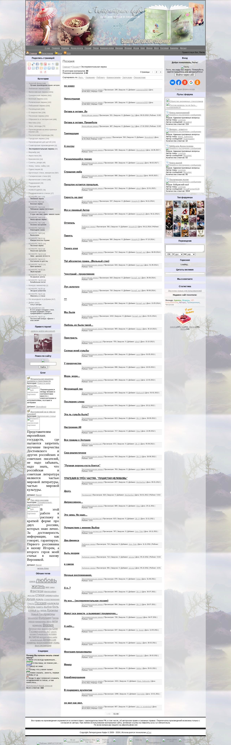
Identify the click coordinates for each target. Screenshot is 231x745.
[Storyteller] (185, 207)
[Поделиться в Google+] (45, 64)
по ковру (69, 86)
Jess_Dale (139, 531)
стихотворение (52, 599)
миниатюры (40, 622)
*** (65, 299)
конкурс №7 (44, 631)
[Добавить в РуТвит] (45, 68)
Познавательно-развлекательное (39, 503)
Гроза (55, 618)
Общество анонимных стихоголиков (186, 101)
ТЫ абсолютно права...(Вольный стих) (86, 261)
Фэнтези (36, 591)
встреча (34, 636)
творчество (46, 629)
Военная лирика (36, 99)
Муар (67, 639)
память (39, 607)
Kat (183, 327)
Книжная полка (107, 48)
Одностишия (34, 169)
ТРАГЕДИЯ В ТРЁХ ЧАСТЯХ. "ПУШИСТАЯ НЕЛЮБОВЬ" (95, 478)
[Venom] (177, 236)
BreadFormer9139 (191, 189)
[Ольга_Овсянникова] (200, 214)
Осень (31, 606)
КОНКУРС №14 (36, 259)
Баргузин (139, 265)
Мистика (32, 123)
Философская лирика (38, 92)
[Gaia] (193, 207)
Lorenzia (182, 120)
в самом (69, 564)
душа (31, 599)
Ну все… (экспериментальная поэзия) (86, 600)
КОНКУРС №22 (36, 317)
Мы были (69, 312)
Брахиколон (34, 159)
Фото (156, 48)
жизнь (38, 586)
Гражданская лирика (38, 95)
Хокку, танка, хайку (37, 166)
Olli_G (138, 418)
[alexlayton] (193, 229)
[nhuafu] (185, 214)
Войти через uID (185, 74)
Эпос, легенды (35, 126)
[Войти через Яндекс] (185, 82)
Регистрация (47, 53)
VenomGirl (33, 618)
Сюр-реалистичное (75, 452)
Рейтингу (101, 77)
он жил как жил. (73, 702)
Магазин (119, 48)
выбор (48, 606)
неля (138, 354)
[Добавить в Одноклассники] (41, 68)
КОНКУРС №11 (35, 244)
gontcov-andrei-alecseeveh (43, 331)
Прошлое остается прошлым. (81, 184)
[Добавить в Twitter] (49, 68)
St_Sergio (139, 630)
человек (52, 634)
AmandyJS (135, 201)
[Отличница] (177, 229)
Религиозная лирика (38, 102)
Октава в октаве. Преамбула (80, 122)
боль (55, 606)
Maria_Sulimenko (143, 681)
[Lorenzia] (169, 207)
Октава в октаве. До (75, 111)
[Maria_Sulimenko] (177, 207)
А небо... (69, 626)
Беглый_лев (140, 252)
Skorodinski (41, 407)
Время (48, 625)
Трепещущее (71, 133)
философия (50, 591)
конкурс (37, 625)
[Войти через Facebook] (178, 82)
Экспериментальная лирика (41, 149)
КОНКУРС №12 (36, 249)
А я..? (67, 588)
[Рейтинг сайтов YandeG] (170, 743)
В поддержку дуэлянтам (78, 690)
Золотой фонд (35, 83)
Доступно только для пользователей (185, 291)
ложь (56, 642)
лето (48, 621)
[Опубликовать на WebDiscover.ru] (57, 68)
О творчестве (35, 112)
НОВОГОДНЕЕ (35, 190)
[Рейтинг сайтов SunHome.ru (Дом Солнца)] (104, 743)
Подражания (34, 183)
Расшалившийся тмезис (78, 159)
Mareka (192, 327)
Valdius (138, 643)
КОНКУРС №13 (36, 254)
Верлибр (32, 152)
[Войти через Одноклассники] (197, 82)
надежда (53, 603)
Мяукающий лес (73, 389)
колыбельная (36, 640)
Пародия (32, 186)
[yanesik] (169, 214)
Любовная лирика (37, 88)
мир (47, 587)
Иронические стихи (37, 179)
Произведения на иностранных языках (96, 137)
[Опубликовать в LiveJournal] (53, 64)
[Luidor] (193, 222)
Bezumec (187, 155)
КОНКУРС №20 (36, 289)
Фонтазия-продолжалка (77, 651)
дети (55, 621)
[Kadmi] (193, 236)
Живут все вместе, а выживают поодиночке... (91, 613)
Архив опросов (45, 686)
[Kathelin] (169, 222)
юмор (32, 581)
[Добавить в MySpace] (37, 68)
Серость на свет (73, 197)
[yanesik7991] (185, 236)
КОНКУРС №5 (35, 212)
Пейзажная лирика (37, 106)
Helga (138, 579)
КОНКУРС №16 (36, 270)
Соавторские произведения (41, 145)
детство (31, 595)
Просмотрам (139, 77)
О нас (47, 48)
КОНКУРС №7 (35, 223)
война (56, 595)
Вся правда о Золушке (77, 440)
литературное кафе (48, 637)
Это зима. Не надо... (75, 514)
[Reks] (185, 222)
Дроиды (52, 610)
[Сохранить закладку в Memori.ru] (29, 68)
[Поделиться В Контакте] (53, 68)
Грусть (30, 603)
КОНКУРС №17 (36, 275)
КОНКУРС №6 (35, 217)
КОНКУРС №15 (36, 264)
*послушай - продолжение (79, 274)
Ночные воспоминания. (78, 575)
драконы (49, 614)
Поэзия (88, 48)
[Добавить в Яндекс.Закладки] (41, 72)
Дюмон (138, 329)
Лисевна (139, 175)
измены (31, 642)
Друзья (183, 48)
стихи (40, 595)
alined (138, 188)
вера (43, 610)
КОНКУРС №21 (36, 294)
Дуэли (136, 48)
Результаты (31, 686)
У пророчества (72, 363)
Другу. (67, 491)
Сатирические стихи (38, 176)
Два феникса (71, 540)
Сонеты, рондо (35, 162)
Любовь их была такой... (78, 325)
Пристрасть (70, 337)
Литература (35, 629)
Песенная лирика (36, 116)
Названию (90, 77)
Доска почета (77, 48)
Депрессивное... (73, 502)
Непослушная (72, 98)
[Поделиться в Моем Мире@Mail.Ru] (57, 64)
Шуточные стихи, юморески (41, 173)
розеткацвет (189, 139)
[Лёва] (169, 229)
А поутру (69, 146)
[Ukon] (177, 222)
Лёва (138, 431)
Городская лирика (37, 138)
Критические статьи (46, 416)
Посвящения (34, 109)
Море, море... (72, 376)
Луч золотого (71, 286)
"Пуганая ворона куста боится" (82, 465)
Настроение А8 (72, 427)
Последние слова (74, 401)
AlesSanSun (140, 482)
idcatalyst (187, 122)
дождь (39, 599)
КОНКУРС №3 (35, 202)
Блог (143, 48)
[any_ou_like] (200, 222)
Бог (38, 611)
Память (68, 235)
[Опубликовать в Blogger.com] (29, 64)
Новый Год (37, 614)
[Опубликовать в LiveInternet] (49, 64)
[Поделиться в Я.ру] (45, 72)
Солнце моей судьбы (76, 350)
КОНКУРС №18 (36, 280)
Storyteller (141, 694)
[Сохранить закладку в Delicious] (33, 64)
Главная (66, 67)
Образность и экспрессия (40, 119)
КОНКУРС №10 (36, 238)
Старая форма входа (185, 89)
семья (32, 610)
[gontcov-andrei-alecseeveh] (43, 351)
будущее (45, 618)
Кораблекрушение (74, 677)
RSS (69, 53)
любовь (46, 580)
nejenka (173, 327)
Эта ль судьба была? (76, 414)
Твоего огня (71, 248)
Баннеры (174, 48)
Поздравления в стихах (39, 193)
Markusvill (140, 393)
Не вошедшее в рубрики (40, 299)
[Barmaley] (193, 214)
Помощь (65, 48)
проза (32, 621)
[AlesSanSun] (200, 236)
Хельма (139, 617)
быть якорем (71, 553)
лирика (49, 595)
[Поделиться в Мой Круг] (33, 68)
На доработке (35, 308)
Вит (132, 115)
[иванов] (177, 214)
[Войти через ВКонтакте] (172, 82)
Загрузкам (127, 77)
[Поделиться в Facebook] (37, 64)
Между (68, 664)
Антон (183, 329)
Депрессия (49, 639)
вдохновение (45, 642)
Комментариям (114, 77)
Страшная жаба (73, 171)
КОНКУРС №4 (35, 207)
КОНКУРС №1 (35, 197)
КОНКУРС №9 (35, 233)
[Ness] (200, 207)
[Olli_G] (185, 229)
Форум (149, 48)
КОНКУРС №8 (35, 228)
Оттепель (69, 222)
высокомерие (43, 645)
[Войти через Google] (191, 82)
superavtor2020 (142, 90)
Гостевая (164, 48)
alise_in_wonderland (143, 707)
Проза (96, 48)
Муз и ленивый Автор (77, 210)
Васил (39, 495)
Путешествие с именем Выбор (81, 527)
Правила (56, 48)
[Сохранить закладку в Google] (41, 64)
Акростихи (33, 156)
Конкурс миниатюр (37, 285)
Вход (60, 53)
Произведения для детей (40, 142)
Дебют (31, 303)
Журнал (128, 48)
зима (52, 587)
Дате (80, 77)
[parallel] (200, 229)
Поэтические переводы (39, 135)
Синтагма (139, 163)
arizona (131, 557)
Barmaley (139, 655)
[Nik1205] (169, 236)
